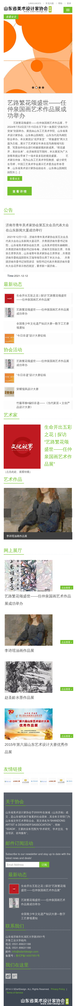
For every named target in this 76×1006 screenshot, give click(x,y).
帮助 (60, 3)
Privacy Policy (58, 989)
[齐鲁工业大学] (7, 781)
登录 (69, 3)
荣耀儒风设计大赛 (27, 389)
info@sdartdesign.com (25, 951)
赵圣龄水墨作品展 (19, 697)
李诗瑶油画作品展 (19, 650)
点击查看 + (66, 587)
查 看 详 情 (20, 191)
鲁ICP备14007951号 (28, 955)
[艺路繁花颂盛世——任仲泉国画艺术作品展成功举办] (14, 903)
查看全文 (11, 16)
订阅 (44, 864)
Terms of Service (14, 992)
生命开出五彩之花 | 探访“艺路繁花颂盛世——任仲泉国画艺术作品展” (41, 297)
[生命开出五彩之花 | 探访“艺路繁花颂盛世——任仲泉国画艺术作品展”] (14, 889)
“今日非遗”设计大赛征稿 (31, 335)
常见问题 (50, 3)
